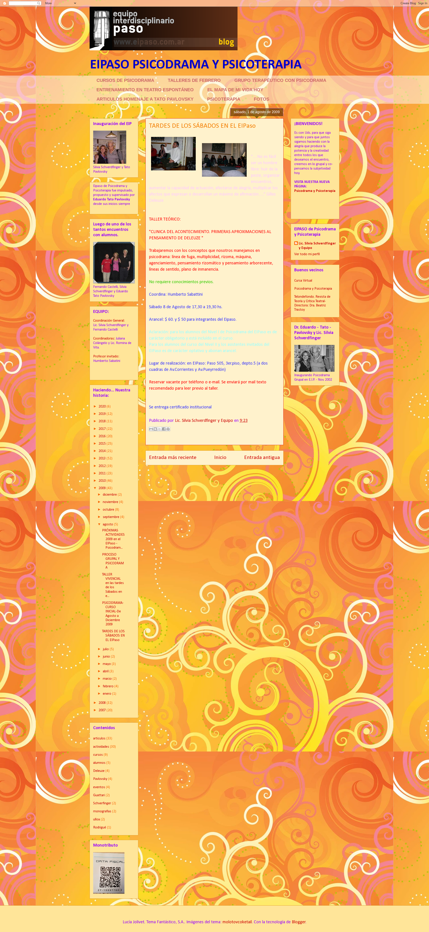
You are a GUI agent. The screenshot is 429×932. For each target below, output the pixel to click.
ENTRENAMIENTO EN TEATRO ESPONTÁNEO (145, 89)
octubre (109, 510)
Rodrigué (99, 827)
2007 (103, 710)
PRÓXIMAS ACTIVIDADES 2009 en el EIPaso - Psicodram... (113, 539)
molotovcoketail (237, 922)
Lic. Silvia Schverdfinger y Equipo (317, 246)
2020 (103, 406)
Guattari (99, 795)
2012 (103, 466)
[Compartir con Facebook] (164, 429)
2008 (103, 703)
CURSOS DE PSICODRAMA (125, 80)
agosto (108, 524)
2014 (103, 451)
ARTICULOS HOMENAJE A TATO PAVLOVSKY (145, 99)
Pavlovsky (100, 779)
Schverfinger (102, 803)
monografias (102, 811)
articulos (99, 738)
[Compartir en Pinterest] (168, 429)
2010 (103, 481)
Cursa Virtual (303, 280)
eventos (99, 787)
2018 (103, 421)
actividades (101, 747)
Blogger (299, 922)
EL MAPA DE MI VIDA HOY (235, 89)
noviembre (111, 502)
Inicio (220, 457)
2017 (103, 429)
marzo (108, 679)
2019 (103, 414)
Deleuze (99, 771)
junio (107, 656)
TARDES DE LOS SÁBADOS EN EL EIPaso (113, 636)
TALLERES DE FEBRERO (194, 80)
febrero (108, 686)
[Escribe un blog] (155, 429)
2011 (103, 473)
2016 (103, 436)
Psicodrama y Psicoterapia (313, 289)
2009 (103, 488)
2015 (103, 444)
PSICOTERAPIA (223, 99)
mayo (107, 664)
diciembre (110, 495)
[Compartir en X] (159, 429)
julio (106, 649)
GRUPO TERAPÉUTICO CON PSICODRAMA (280, 80)
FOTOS (261, 99)
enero (107, 694)
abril (106, 671)
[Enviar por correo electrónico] (151, 429)
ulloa (96, 819)
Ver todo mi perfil (307, 254)
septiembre (111, 517)
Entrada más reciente (172, 457)
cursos (98, 755)
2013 (103, 458)
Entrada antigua (262, 457)
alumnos (99, 763)
